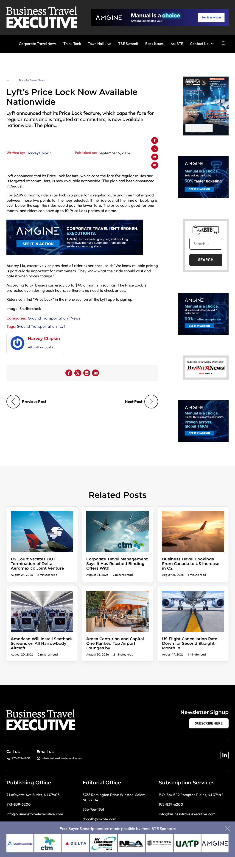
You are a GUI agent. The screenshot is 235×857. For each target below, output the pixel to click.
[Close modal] (227, 829)
